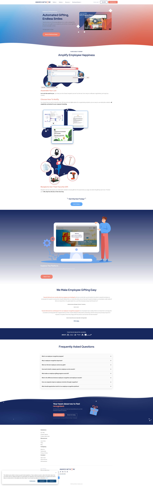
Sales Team (43, 457)
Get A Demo (76, 204)
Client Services (44, 459)
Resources (67, 2)
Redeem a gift (96, 2)
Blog (42, 444)
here (47, 478)
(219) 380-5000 (63, 473)
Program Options (44, 434)
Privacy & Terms (44, 452)
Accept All (42, 481)
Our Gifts (43, 432)
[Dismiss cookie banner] (55, 473)
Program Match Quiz (45, 436)
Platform (54, 2)
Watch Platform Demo (51, 34)
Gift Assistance (44, 461)
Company (43, 446)
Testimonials (43, 451)
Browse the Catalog (71, 415)
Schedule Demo (113, 2)
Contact (43, 455)
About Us (43, 449)
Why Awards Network (76, 2)
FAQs (42, 442)
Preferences (32, 481)
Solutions (61, 2)
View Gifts (104, 2)
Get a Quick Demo (59, 415)
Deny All (51, 481)
